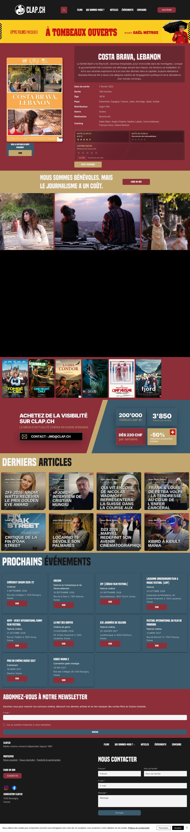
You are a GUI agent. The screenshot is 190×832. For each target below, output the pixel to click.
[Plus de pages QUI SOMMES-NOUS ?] (105, 10)
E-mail (6, 713)
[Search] (64, 10)
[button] (17, 603)
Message (102, 793)
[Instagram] (6, 788)
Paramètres (163, 828)
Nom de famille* (151, 768)
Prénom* (101, 768)
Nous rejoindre (27, 760)
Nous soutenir (10, 760)
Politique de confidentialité (138, 828)
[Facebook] (14, 788)
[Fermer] (186, 828)
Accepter (178, 828)
